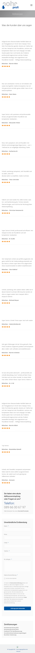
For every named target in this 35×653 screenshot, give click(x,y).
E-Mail (6, 542)
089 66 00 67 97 (15, 507)
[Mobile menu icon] (31, 5)
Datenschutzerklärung (11, 575)
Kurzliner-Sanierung (10, 635)
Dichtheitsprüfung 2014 (11, 629)
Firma (5, 534)
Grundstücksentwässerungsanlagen (15, 633)
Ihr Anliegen (8, 559)
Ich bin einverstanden (11, 578)
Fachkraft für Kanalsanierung (13, 631)
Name (6, 526)
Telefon (7, 551)
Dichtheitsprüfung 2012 (11, 627)
